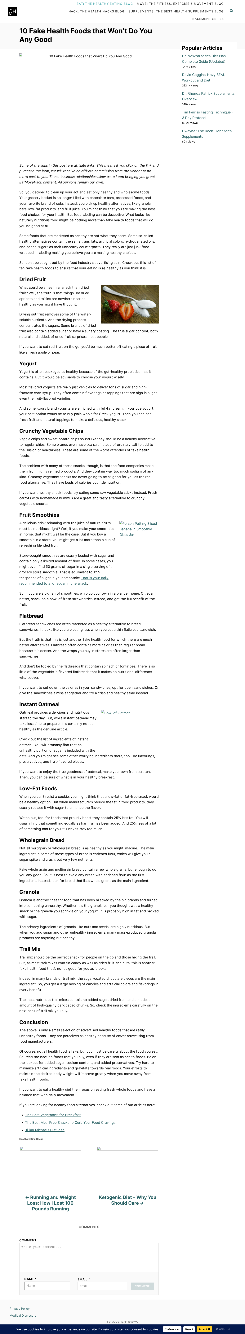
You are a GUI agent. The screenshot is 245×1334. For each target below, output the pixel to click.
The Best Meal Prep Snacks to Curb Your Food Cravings (70, 1122)
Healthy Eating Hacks (31, 1139)
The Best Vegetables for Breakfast (53, 1115)
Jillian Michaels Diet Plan (45, 1130)
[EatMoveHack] (30, 11)
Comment (28, 1240)
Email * (84, 1279)
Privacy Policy (20, 1308)
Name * (30, 1279)
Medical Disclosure (23, 1315)
